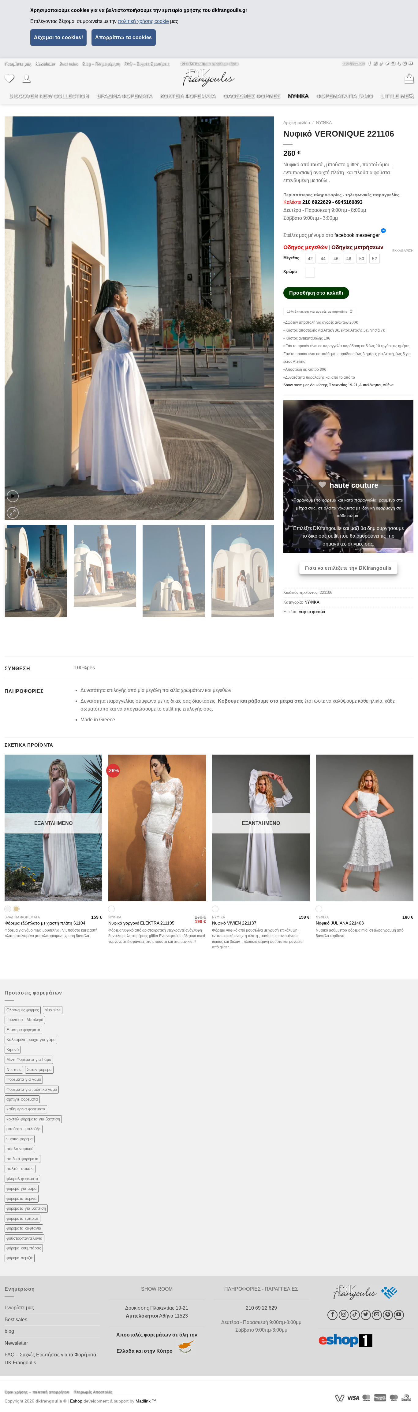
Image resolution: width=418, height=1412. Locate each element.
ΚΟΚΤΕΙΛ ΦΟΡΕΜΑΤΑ (187, 96)
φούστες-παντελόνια (24, 1238)
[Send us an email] (393, 63)
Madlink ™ (146, 1401)
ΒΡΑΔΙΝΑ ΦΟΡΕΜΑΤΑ (124, 96)
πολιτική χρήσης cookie (143, 21)
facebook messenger (357, 235)
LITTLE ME (395, 96)
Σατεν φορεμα (39, 1069)
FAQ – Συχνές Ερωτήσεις (146, 63)
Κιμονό (12, 1049)
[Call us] (399, 63)
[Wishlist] (9, 78)
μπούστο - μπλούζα (23, 1129)
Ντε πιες (13, 1069)
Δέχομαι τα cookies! (58, 37)
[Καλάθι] (408, 78)
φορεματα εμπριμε (22, 1218)
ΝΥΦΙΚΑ (298, 96)
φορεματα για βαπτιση (26, 1208)
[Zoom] (13, 513)
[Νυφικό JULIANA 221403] (364, 828)
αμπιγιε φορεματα (22, 1099)
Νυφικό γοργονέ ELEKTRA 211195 (141, 923)
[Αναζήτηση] (411, 96)
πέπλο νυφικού (19, 1148)
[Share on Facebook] (289, 626)
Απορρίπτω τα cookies (123, 37)
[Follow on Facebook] (369, 63)
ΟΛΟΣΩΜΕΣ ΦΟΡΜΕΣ (251, 96)
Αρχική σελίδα (296, 122)
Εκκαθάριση (402, 250)
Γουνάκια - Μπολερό (24, 1019)
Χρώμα (290, 272)
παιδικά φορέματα (22, 1158)
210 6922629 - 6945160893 (332, 202)
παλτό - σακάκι (20, 1168)
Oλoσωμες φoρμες (22, 1010)
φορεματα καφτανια (23, 1228)
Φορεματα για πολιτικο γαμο (31, 1089)
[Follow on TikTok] (381, 63)
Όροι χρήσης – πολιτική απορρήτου (37, 1392)
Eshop (76, 1401)
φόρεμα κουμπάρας (23, 1248)
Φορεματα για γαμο (23, 1079)
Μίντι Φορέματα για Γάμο (28, 1059)
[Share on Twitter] (300, 626)
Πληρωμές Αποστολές (93, 1392)
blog (9, 1331)
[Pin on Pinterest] (322, 626)
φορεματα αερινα (21, 1198)
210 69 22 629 (261, 1308)
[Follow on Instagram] (375, 63)
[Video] (13, 496)
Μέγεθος (291, 258)
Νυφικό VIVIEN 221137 (234, 923)
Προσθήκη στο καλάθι (316, 293)
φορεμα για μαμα (21, 1188)
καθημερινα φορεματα (25, 1109)
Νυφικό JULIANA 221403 (340, 923)
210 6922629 (353, 63)
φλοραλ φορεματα (22, 1178)
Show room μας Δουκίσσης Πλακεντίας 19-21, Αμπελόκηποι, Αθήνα (338, 385)
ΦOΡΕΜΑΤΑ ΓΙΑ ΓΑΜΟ (344, 96)
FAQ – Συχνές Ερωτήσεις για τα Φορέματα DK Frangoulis (50, 1358)
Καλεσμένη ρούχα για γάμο (30, 1039)
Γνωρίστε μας (19, 1307)
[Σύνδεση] (26, 78)
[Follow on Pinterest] (404, 63)
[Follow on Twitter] (387, 63)
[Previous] (17, 318)
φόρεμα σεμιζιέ (19, 1258)
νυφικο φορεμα (312, 611)
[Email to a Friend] (311, 626)
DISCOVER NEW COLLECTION (49, 96)
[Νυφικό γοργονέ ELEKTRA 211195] (157, 828)
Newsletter (16, 1343)
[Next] (261, 318)
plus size (53, 1010)
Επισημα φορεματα (23, 1030)
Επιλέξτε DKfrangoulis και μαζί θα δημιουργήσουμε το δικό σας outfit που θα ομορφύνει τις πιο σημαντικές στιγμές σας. (348, 536)
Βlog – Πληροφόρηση (101, 63)
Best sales (68, 63)
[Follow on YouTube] (410, 63)
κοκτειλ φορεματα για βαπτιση (33, 1119)
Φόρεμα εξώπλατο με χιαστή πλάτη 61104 (45, 923)
